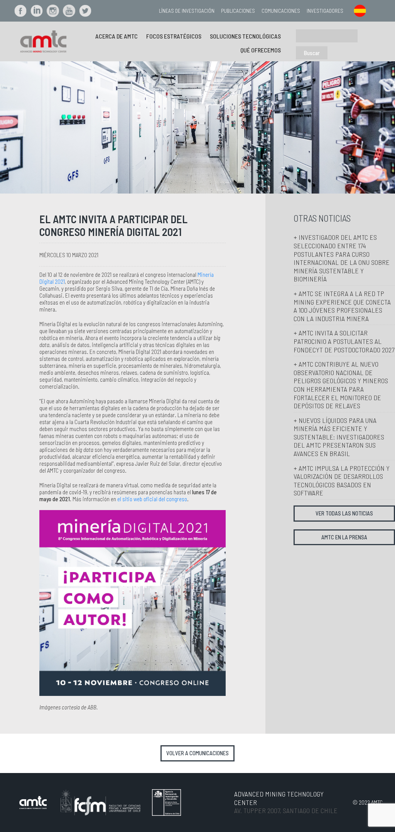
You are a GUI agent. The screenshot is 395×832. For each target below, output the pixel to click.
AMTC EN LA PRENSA (344, 537)
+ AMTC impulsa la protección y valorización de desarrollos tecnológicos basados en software (342, 480)
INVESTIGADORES (325, 10)
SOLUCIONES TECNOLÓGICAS (245, 36)
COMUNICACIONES (281, 10)
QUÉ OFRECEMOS (260, 50)
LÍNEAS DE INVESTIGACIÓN (186, 10)
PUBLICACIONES (238, 10)
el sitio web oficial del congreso (152, 498)
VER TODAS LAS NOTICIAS (344, 513)
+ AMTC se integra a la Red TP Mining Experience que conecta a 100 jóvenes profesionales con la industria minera (342, 306)
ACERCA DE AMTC (116, 36)
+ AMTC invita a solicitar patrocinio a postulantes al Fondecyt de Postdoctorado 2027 (344, 341)
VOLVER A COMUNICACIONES (197, 753)
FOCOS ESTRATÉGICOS (173, 36)
